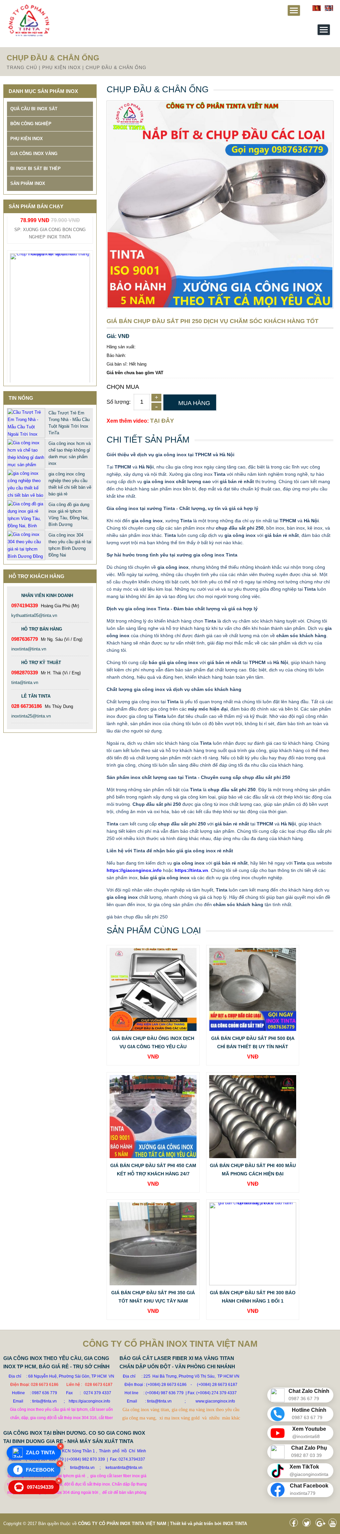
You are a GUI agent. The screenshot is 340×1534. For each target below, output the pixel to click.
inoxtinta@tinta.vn (28, 648)
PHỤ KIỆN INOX (61, 67)
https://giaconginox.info (134, 870)
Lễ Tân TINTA (35, 696)
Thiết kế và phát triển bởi (195, 1523)
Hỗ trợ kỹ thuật (41, 662)
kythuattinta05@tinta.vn (34, 615)
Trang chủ (22, 67)
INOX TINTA (235, 1523)
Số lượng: (118, 402)
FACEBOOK (35, 1470)
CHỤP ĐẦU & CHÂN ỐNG (116, 67)
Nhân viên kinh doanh (47, 595)
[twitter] (308, 1524)
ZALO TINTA (40, 1452)
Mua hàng (194, 403)
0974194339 (34, 1487)
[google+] (321, 1524)
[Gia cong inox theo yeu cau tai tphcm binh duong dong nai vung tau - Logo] (28, 35)
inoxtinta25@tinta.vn (31, 716)
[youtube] (334, 1524)
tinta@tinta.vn (24, 682)
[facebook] (295, 1524)
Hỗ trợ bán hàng (41, 629)
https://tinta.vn (191, 870)
